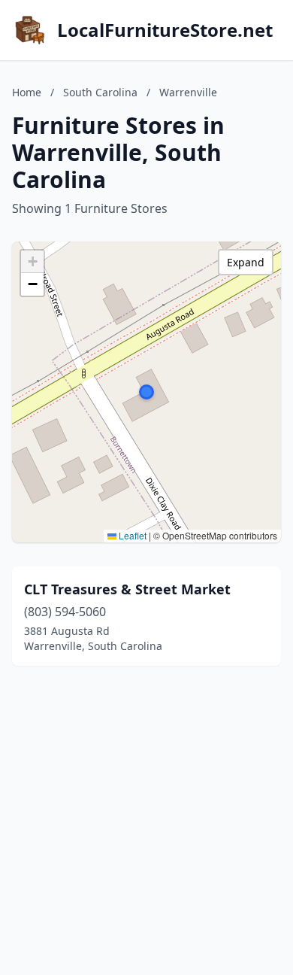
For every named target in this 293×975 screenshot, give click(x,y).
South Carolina (100, 92)
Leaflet (131, 535)
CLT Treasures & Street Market (127, 589)
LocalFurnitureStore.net (165, 30)
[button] (146, 391)
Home (26, 92)
